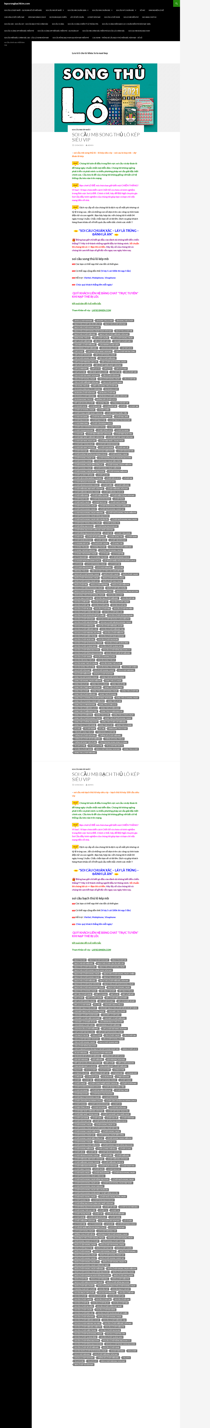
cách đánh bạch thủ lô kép (111, 1022)
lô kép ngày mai (81, 499)
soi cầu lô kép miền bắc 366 (112, 629)
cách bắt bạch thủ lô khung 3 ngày (89, 1011)
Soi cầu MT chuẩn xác (125, 10)
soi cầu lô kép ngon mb (108, 639)
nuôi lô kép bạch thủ (83, 1248)
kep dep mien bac (81, 1059)
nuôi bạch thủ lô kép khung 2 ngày (113, 1234)
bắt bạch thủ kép (107, 991)
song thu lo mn (102, 715)
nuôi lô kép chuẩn (124, 1248)
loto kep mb (115, 564)
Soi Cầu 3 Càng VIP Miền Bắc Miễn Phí (19, 31)
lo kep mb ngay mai (107, 482)
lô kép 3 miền (103, 410)
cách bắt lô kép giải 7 (123, 341)
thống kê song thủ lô (114, 739)
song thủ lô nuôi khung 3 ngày (118, 718)
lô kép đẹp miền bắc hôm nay (99, 434)
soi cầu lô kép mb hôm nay (85, 622)
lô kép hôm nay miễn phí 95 (102, 451)
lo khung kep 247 (81, 543)
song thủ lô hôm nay (114, 687)
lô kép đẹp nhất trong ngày (112, 440)
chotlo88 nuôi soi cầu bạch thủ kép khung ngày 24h (96, 1049)
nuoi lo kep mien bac (99, 584)
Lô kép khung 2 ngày (83, 1124)
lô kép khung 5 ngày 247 (106, 1142)
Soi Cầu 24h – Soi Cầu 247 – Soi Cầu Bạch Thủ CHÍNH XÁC (26, 24)
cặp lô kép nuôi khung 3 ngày (113, 362)
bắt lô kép (78, 998)
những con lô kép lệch (84, 1234)
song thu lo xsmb (124, 725)
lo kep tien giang (123, 533)
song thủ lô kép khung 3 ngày (105, 691)
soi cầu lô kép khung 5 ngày (109, 1316)
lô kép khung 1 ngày (119, 454)
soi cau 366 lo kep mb (83, 598)
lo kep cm (117, 1104)
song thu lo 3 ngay (100, 684)
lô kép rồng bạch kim (83, 526)
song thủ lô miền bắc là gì (85, 708)
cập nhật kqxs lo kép (98, 372)
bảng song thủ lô (82, 338)
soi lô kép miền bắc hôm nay (106, 1354)
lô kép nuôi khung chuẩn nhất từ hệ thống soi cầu (96, 1193)
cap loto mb (79, 372)
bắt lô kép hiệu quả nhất (116, 998)
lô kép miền (107, 485)
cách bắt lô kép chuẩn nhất (86, 1015)
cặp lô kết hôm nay (82, 365)
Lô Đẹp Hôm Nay (94, 17)
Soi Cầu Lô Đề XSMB (112, 17)
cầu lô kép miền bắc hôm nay (86, 382)
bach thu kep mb (119, 960)
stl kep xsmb (89, 728)
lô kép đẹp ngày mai (123, 434)
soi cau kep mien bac (106, 1292)
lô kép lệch (79, 1152)
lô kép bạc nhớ (121, 416)
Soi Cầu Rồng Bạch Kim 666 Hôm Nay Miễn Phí (71, 38)
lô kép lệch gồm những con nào (88, 478)
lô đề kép (78, 1076)
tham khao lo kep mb (106, 732)
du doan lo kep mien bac (84, 396)
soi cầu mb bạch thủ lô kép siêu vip (105, 776)
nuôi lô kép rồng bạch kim (118, 1282)
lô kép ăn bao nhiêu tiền (116, 413)
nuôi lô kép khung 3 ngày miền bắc (89, 1268)
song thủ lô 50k (118, 684)
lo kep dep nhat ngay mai (85, 440)
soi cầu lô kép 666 (100, 605)
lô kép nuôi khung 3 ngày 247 (112, 509)
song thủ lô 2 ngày (113, 680)
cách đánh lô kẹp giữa (109, 344)
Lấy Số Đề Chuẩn (77, 17)
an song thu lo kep (104, 320)
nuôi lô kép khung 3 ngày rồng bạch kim (91, 1272)
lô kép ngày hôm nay (108, 1166)
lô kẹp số (108, 533)
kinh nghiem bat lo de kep (85, 1066)
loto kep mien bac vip (107, 1231)
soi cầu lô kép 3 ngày (120, 602)
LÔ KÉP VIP (78, 536)
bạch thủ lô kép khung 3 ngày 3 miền (119, 974)
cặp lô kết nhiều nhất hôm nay (108, 365)
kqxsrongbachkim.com (17, 3)
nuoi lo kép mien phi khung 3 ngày (88, 588)
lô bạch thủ (119, 1070)
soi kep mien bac (117, 1351)
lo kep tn (115, 1210)
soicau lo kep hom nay (103, 674)
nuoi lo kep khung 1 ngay (113, 578)
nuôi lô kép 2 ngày (111, 574)
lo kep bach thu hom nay (119, 420)
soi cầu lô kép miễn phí (113, 632)
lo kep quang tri (112, 523)
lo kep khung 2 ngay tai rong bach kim (114, 458)
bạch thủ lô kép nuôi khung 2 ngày (119, 984)
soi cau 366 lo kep (115, 595)
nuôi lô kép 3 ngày (130, 574)
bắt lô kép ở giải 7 (106, 1001)
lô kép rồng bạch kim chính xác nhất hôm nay (93, 530)
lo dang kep (132, 1073)
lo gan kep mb (110, 406)
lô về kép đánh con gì (120, 557)
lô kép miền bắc (122, 485)
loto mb (119, 567)
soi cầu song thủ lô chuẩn (85, 663)
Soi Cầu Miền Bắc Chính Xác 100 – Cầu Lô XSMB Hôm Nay (26, 38)
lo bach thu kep (81, 1073)
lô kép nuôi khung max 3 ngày (124, 519)
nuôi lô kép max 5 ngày (112, 581)
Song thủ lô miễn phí (83, 715)
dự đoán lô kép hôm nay (84, 392)
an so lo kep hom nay (83, 320)
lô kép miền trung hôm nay (123, 495)
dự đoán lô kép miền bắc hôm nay (113, 396)
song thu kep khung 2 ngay (85, 677)
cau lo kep (96, 1035)
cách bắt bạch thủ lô (113, 1004)
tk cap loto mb (95, 746)
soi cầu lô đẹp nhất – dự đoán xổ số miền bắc (23, 10)
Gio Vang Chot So (149, 17)
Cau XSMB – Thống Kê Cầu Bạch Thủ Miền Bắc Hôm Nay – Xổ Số (117, 38)
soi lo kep (132, 1351)
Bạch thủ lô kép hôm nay (115, 324)
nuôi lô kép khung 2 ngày (85, 1255)
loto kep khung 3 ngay (96, 564)
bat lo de (114, 994)
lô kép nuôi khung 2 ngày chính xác (115, 506)
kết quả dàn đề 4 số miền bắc (86, 303)
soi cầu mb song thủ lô (84, 660)
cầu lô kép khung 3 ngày (109, 379)
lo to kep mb (118, 554)
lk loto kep (105, 1070)
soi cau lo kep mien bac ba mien (87, 632)
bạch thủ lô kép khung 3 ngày (87, 974)
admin (90, 145)
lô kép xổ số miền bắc (96, 536)
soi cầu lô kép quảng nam (85, 646)
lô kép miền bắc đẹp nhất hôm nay (88, 488)
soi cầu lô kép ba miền (123, 608)
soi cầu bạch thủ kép (121, 1289)
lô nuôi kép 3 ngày (100, 543)
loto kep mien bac (104, 567)
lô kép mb (128, 478)
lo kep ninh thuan (82, 1169)
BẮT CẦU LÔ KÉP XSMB (82, 994)
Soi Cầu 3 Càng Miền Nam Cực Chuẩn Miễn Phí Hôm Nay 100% (126, 24)
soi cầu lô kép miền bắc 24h (85, 629)
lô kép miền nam (81, 495)
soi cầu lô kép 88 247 (82, 608)
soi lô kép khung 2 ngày (104, 670)
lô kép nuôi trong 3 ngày (85, 1196)
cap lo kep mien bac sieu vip (85, 362)
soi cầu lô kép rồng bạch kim (86, 650)
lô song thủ (117, 543)
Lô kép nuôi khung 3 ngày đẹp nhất (117, 1183)
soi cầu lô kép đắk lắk (113, 612)
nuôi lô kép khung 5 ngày (123, 1272)
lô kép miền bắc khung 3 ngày (86, 492)
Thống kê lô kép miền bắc (110, 735)
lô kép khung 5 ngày (83, 468)
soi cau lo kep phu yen (115, 1334)
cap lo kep (78, 351)
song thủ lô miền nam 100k (85, 711)
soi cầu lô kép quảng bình (117, 643)
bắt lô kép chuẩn (101, 338)
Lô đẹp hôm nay (122, 1076)
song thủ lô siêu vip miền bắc (114, 722)
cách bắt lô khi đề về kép (85, 1022)
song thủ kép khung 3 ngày (112, 677)
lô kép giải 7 (97, 1118)
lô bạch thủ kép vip (120, 403)
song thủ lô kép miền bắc (85, 694)
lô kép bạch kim (81, 420)
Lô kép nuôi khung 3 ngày (85, 509)
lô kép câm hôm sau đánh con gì (88, 1100)
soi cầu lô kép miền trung (85, 636)
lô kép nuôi (119, 499)
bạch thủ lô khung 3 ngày (85, 991)
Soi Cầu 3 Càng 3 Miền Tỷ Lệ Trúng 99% (83, 24)
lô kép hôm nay (80, 451)
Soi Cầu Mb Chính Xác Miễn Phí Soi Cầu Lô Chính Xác (103, 31)
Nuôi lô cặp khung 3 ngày (85, 1244)
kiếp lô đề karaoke (126, 1063)
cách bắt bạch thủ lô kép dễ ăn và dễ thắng (118, 1008)
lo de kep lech (80, 406)
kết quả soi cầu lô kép (84, 403)
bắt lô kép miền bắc (82, 341)
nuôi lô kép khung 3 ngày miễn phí (122, 1268)
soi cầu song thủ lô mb (84, 667)
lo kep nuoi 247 (100, 502)
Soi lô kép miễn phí (82, 674)
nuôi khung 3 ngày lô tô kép (86, 1241)
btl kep (97, 1004)
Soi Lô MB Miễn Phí (131, 17)
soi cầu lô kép (80, 1296)
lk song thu (103, 403)
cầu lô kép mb (130, 379)
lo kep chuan (114, 427)
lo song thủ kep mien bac (85, 550)
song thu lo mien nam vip (112, 711)
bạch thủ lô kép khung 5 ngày (87, 977)
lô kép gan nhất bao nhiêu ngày (116, 1114)
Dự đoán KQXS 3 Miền (58, 17)
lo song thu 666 (81, 547)
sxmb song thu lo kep (117, 728)
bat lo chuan (101, 994)
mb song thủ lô (81, 571)
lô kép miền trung (100, 495)
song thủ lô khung (108, 694)
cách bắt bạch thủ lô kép (85, 1008)
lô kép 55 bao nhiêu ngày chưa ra (88, 413)
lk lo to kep (91, 1070)
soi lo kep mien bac (126, 670)
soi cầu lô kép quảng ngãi (111, 646)
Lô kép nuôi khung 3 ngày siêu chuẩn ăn (91, 519)
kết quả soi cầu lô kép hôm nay (87, 1063)
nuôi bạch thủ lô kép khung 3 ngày (89, 1238)
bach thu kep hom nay (99, 960)
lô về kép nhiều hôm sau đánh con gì (119, 560)
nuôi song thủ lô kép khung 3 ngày (89, 595)
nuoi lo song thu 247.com (127, 591)
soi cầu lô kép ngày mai (84, 639)
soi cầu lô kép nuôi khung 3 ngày (88, 643)
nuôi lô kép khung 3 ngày (85, 1258)
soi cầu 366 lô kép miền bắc (107, 598)
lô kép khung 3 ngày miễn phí (119, 464)
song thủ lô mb (114, 701)
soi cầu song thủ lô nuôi (108, 667)
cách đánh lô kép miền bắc (85, 348)
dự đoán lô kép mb (107, 392)
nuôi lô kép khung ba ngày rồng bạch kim (92, 1275)
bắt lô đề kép (128, 994)
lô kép (123, 406)
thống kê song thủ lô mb (85, 742)
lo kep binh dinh (81, 423)
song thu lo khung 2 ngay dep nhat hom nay (93, 698)
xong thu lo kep (131, 749)
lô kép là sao (103, 475)
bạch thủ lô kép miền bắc (85, 334)
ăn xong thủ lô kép (125, 320)
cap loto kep (121, 368)
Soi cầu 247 (103, 1289)
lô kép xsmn (101, 540)
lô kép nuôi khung (102, 1172)
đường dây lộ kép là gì (106, 399)
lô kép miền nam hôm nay (85, 1166)
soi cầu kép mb (128, 598)
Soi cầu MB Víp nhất (54, 10)
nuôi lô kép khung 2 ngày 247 (86, 581)
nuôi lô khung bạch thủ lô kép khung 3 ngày (117, 1286)
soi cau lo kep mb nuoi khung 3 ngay (116, 622)
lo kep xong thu (116, 536)
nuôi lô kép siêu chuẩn (116, 588)
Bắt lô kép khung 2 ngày (122, 338)
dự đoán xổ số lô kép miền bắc (87, 1056)
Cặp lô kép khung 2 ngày (105, 355)
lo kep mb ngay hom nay (84, 482)
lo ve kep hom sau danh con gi (87, 560)
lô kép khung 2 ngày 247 (84, 458)
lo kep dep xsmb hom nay (108, 444)
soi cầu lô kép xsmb (82, 656)
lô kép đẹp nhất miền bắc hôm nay (88, 437)
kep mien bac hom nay (116, 1059)
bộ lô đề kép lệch (102, 341)
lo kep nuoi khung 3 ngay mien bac (88, 512)
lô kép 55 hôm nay (129, 1083)
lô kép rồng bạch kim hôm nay (87, 533)
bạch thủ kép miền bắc (83, 963)
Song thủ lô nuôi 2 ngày (123, 715)
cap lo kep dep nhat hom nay (99, 351)
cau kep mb (115, 372)
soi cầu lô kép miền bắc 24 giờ (110, 626)
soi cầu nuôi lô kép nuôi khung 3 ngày (90, 1351)
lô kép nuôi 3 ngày (118, 502)
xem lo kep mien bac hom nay (108, 749)
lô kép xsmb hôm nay (83, 540)
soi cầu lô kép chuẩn (83, 1310)
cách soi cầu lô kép (109, 348)
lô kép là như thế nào (83, 475)
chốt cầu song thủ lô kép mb (104, 386)
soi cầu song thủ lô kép (111, 663)
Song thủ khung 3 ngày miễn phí (87, 680)
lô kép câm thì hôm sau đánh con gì (89, 427)
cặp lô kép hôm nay (82, 355)
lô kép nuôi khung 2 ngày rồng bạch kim (91, 1179)
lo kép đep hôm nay (118, 1107)
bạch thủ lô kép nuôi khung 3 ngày (89, 987)
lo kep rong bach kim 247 (107, 526)
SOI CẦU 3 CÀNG (58, 24)
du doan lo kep (111, 389)
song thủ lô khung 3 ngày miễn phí (89, 701)
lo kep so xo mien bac (129, 1207)
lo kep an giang (81, 416)
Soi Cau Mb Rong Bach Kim (139, 31)
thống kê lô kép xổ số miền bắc (87, 739)
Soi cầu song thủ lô (106, 660)
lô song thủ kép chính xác (120, 547)
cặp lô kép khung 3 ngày (84, 358)
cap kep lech (126, 348)
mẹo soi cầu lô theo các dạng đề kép (107, 571)
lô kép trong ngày (82, 1214)
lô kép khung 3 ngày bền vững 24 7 (88, 464)
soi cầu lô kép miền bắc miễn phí (87, 1327)
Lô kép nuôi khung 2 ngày (85, 506)
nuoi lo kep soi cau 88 (83, 591)
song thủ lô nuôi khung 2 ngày (87, 718)
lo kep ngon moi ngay (101, 499)
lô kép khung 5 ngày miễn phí (108, 468)
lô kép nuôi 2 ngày (82, 502)
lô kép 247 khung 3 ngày (84, 410)
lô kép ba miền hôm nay (101, 416)
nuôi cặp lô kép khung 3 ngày (120, 1238)
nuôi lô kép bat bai (104, 1248)
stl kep (77, 728)
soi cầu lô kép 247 (100, 602)
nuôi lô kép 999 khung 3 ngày (86, 578)
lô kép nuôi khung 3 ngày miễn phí (121, 512)
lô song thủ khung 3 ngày (85, 554)
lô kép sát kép (110, 1207)
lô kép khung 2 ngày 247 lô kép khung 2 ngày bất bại (96, 1128)
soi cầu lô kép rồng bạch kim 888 (88, 653)
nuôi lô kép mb (80, 584)
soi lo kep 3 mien (130, 667)
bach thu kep (80, 960)
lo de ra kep (95, 406)
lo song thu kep (98, 547)
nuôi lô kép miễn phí (120, 584)
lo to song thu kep (99, 557)
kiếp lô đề (109, 1063)
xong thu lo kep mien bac (85, 752)
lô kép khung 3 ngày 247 (84, 1135)
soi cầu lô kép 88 (119, 605)
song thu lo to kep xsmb (84, 725)
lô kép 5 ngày (80, 1083)
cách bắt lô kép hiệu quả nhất (87, 1018)
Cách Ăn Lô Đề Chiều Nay (14, 17)
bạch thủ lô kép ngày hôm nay (87, 984)
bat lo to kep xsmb (82, 1004)
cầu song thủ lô (81, 386)
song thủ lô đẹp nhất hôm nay (87, 687)
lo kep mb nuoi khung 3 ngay (86, 485)
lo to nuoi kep (80, 557)
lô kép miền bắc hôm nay (117, 488)
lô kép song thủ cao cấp (84, 1210)
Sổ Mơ (142, 10)
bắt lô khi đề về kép (126, 1001)
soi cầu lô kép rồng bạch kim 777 (116, 650)
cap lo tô (96, 368)
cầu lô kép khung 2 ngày (84, 379)
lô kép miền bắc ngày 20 (113, 492)
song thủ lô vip (106, 725)
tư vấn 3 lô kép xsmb (83, 749)
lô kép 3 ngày (125, 1080)
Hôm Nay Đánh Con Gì (37, 17)
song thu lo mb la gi (107, 704)
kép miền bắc (97, 1059)
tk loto (126, 1358)
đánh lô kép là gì (130, 1049)
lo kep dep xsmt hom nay (84, 447)
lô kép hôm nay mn (125, 451)
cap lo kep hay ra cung (125, 351)
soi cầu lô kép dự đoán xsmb (120, 615)
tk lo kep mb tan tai (114, 746)
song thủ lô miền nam (110, 708)
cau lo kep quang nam (112, 382)
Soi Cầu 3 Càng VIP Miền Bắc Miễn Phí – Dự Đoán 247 (58, 31)
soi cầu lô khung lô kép (105, 656)
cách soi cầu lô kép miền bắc (86, 1028)
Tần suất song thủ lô (83, 732)
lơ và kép (109, 1224)
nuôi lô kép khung (82, 1251)
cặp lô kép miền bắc (107, 358)
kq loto (78, 1070)
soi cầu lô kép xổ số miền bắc (118, 653)
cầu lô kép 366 (130, 1035)
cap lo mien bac (81, 368)
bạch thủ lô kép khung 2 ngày (87, 327)
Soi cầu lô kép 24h (116, 1296)
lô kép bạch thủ (98, 420)
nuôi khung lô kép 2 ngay (113, 1241)
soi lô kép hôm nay (82, 670)
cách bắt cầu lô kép (116, 1011)
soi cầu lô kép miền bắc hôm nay (118, 1323)
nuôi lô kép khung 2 (128, 1251)
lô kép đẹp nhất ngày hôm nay (120, 437)
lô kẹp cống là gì (104, 430)
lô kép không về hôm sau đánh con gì (90, 454)
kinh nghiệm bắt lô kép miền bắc (113, 1066)
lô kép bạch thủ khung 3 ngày (87, 1097)
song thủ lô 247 (81, 684)
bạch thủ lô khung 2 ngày (119, 987)
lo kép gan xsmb (106, 447)
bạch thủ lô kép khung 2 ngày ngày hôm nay (93, 331)
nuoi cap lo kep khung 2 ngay (86, 574)
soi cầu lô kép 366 (81, 605)
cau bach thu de (81, 1035)
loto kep (78, 564)
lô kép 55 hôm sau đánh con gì (87, 1087)
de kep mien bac (80, 1052)
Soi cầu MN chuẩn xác (101, 10)
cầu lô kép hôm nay (111, 375)
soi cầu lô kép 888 (102, 608)
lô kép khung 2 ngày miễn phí (86, 1131)
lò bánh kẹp (117, 1073)
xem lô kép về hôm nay (83, 1364)
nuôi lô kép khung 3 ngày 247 (112, 1258)
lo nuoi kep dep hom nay (109, 1220)
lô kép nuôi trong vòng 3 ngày (87, 523)
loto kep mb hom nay (83, 567)
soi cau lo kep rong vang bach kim (120, 1344)
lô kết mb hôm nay (118, 540)
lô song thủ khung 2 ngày (111, 550)
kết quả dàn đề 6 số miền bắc (86, 942)
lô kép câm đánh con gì (102, 423)
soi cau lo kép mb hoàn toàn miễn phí (113, 619)
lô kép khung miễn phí (117, 471)
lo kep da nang (122, 430)
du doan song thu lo (83, 399)
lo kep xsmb (132, 536)
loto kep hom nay (117, 1227)
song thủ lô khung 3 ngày (127, 698)
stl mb (101, 728)
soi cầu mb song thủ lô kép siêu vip (106, 137)
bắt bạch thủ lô (126, 991)
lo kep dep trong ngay (84, 444)
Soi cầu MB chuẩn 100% (77, 10)
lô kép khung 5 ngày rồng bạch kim (89, 471)
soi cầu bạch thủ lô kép (84, 1292)
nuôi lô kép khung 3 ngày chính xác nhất (91, 1265)
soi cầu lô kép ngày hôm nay (112, 636)
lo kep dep (78, 434)
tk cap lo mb (79, 746)
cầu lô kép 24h (130, 372)
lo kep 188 (134, 406)
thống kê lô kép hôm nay (85, 735)
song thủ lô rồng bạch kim (86, 722)
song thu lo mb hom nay (84, 704)
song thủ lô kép (81, 691)
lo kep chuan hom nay (83, 430)
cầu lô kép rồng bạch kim (85, 1046)
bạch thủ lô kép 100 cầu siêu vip (87, 324)
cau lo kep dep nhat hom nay (86, 375)
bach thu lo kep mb (124, 331)
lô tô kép (105, 554)
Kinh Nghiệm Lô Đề (156, 10)
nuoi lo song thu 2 (104, 591)
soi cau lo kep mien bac (84, 626)
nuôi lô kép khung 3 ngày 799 (86, 1262)
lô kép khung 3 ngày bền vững (108, 461)
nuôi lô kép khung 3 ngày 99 (114, 1262)
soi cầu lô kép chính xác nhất (87, 612)
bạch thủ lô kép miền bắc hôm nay (114, 334)
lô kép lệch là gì (113, 478)
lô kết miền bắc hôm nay (84, 1220)
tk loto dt (92, 1361)
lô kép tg (103, 1210)
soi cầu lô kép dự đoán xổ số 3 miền (89, 615)
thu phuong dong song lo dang (113, 742)
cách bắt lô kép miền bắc (85, 344)
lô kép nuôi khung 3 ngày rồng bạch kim (91, 516)
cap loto (108, 368)
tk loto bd (79, 1361)
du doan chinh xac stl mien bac (87, 389)
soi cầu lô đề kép (81, 602)
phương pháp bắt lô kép (84, 1289)
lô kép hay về (122, 447)
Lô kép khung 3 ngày (83, 461)
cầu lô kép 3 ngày (112, 1035)
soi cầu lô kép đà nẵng (105, 1310)
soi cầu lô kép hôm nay (84, 619)
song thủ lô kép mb (130, 691)
